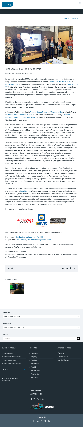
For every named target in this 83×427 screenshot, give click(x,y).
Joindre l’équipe (63, 360)
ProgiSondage (35, 374)
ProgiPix (33, 367)
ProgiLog (34, 356)
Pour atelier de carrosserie (12, 356)
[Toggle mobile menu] (80, 3)
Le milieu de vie (63, 356)
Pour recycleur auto (10, 360)
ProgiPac (34, 360)
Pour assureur (8, 353)
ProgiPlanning (25, 191)
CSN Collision (21, 240)
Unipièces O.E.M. (11, 84)
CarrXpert (19, 237)
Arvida (47, 112)
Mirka (49, 240)
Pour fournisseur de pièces (12, 363)
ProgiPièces (35, 363)
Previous (67, 18)
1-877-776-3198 (37, 399)
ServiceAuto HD (55, 82)
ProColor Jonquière (37, 112)
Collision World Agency (36, 240)
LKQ (43, 237)
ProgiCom (34, 353)
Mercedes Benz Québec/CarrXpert (19, 115)
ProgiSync (34, 377)
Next (74, 18)
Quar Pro (35, 237)
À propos (61, 353)
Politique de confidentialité (10, 378)
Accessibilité (6, 380)
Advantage (27, 237)
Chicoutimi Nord (57, 112)
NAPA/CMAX (66, 82)
